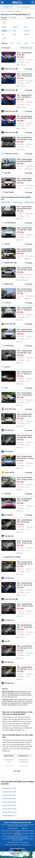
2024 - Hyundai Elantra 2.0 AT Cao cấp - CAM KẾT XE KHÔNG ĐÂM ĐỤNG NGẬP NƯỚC (24, 417)
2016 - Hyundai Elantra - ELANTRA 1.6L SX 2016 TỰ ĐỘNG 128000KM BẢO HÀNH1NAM (25, 292)
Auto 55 (7, 244)
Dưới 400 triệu (29, 202)
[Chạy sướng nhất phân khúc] (8, 355)
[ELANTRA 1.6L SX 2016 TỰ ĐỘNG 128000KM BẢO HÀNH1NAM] (8, 293)
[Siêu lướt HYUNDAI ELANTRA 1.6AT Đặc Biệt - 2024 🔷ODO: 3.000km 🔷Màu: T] (8, 439)
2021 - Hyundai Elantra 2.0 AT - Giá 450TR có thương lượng (24, 97)
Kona (14, 34)
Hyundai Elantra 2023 (9, 809)
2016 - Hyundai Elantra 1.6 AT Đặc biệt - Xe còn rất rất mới (24, 139)
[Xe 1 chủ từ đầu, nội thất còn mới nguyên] (8, 566)
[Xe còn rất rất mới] (8, 142)
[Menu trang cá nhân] (32, 2)
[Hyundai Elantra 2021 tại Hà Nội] (8, 334)
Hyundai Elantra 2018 (9, 788)
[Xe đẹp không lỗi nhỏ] (8, 397)
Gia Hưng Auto (9, 620)
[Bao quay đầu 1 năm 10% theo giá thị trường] (8, 587)
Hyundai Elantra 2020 (9, 802)
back (4, 22)
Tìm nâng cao (6, 7)
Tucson (4, 38)
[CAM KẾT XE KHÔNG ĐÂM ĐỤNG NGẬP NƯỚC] (8, 418)
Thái (6, 388)
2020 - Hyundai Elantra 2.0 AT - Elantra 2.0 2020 (25, 605)
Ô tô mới (12, 18)
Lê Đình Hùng (9, 346)
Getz (14, 31)
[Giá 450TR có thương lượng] (8, 99)
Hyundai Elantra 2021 (9, 795)
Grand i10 (27, 31)
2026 (12, 43)
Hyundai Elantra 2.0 (8, 815)
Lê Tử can (8, 303)
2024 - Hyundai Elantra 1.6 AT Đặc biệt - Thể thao (25, 457)
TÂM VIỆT (8, 494)
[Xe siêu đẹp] (8, 57)
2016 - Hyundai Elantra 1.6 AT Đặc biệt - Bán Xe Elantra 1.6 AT (24, 270)
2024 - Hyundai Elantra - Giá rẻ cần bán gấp (25, 521)
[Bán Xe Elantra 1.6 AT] (8, 272)
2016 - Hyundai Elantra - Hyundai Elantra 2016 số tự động (25, 209)
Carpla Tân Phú (9, 472)
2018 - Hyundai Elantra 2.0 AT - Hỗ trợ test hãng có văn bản (25, 76)
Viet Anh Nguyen (10, 223)
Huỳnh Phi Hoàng (10, 409)
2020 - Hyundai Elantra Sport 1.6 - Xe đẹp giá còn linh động (25, 310)
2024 (26, 43)
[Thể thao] (8, 460)
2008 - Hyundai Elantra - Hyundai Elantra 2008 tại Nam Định (25, 161)
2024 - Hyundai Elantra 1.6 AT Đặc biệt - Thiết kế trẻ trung (25, 230)
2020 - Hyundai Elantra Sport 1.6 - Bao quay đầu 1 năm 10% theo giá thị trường (25, 586)
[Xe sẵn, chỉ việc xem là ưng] (8, 545)
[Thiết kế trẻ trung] (8, 232)
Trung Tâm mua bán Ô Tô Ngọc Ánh (12, 154)
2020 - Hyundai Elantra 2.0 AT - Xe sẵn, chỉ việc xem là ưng (24, 543)
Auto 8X (7, 641)
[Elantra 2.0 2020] (8, 608)
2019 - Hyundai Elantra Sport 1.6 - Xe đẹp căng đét (24, 627)
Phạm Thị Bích (9, 192)
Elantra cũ (18, 11)
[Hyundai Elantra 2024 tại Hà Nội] (8, 253)
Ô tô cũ (3, 11)
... (13, 38)
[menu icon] (2, 2)
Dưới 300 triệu (17, 202)
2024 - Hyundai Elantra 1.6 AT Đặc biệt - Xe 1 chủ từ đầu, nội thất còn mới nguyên (25, 565)
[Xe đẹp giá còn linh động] (8, 312)
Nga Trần (7, 173)
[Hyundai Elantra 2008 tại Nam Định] (8, 163)
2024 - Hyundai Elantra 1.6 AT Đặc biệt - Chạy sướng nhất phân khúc (24, 353)
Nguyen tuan (9, 284)
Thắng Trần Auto (10, 69)
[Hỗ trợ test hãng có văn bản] (8, 78)
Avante (15, 27)
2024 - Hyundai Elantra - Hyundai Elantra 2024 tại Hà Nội (25, 251)
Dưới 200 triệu (6, 202)
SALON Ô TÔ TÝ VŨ (11, 557)
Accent (4, 27)
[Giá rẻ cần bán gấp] (8, 524)
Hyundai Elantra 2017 (9, 799)
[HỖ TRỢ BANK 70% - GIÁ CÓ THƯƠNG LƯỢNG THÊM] (8, 120)
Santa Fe (26, 34)
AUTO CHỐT (9, 324)
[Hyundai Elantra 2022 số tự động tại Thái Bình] (8, 183)
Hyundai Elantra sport (9, 805)
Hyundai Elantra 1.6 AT (9, 812)
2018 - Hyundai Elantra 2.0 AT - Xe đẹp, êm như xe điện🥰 (24, 479)
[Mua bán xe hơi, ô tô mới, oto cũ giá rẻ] (17, 2)
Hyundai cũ (10, 11)
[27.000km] (8, 503)
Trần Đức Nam (9, 430)
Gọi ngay (29, 69)
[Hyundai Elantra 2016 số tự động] (8, 211)
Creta (25, 27)
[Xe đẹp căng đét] (8, 629)
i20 (3, 34)
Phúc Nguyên (9, 451)
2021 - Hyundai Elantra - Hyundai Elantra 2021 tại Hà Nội (25, 331)
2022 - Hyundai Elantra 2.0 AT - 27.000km (24, 500)
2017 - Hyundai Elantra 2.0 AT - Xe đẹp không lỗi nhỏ (25, 395)
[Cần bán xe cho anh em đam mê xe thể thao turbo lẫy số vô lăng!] (8, 376)
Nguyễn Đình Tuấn (11, 263)
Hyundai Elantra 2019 (9, 792)
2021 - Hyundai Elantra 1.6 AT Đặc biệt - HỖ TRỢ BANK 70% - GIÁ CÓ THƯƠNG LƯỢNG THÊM (25, 119)
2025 (19, 43)
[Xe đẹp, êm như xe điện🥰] (8, 482)
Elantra (4, 31)
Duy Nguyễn (9, 515)
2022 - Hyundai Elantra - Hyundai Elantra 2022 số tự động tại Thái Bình (25, 180)
